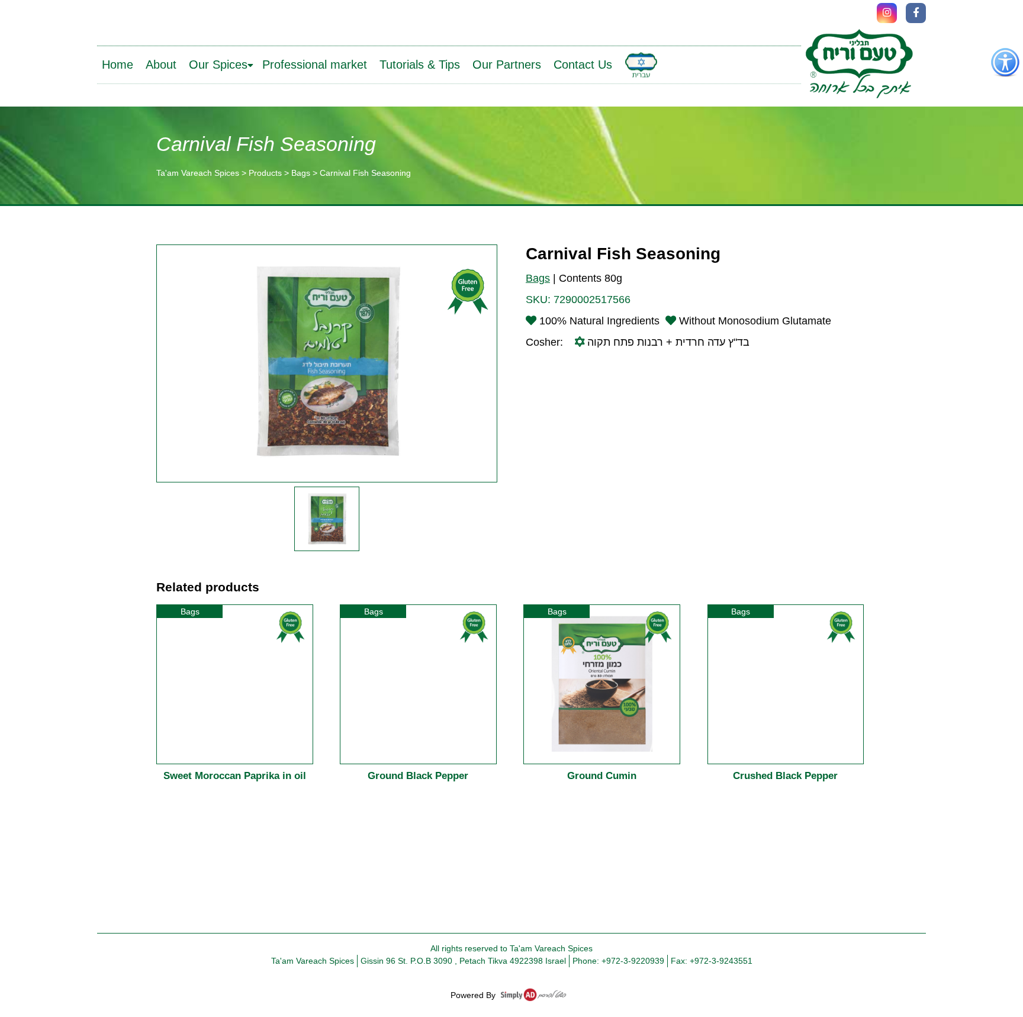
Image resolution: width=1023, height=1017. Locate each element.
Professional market (314, 64)
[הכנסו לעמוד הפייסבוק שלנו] (916, 13)
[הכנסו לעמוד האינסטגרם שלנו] (887, 13)
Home (117, 64)
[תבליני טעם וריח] (859, 65)
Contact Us (583, 64)
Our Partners (506, 64)
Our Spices (218, 64)
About (161, 64)
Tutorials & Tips (419, 64)
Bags (538, 278)
